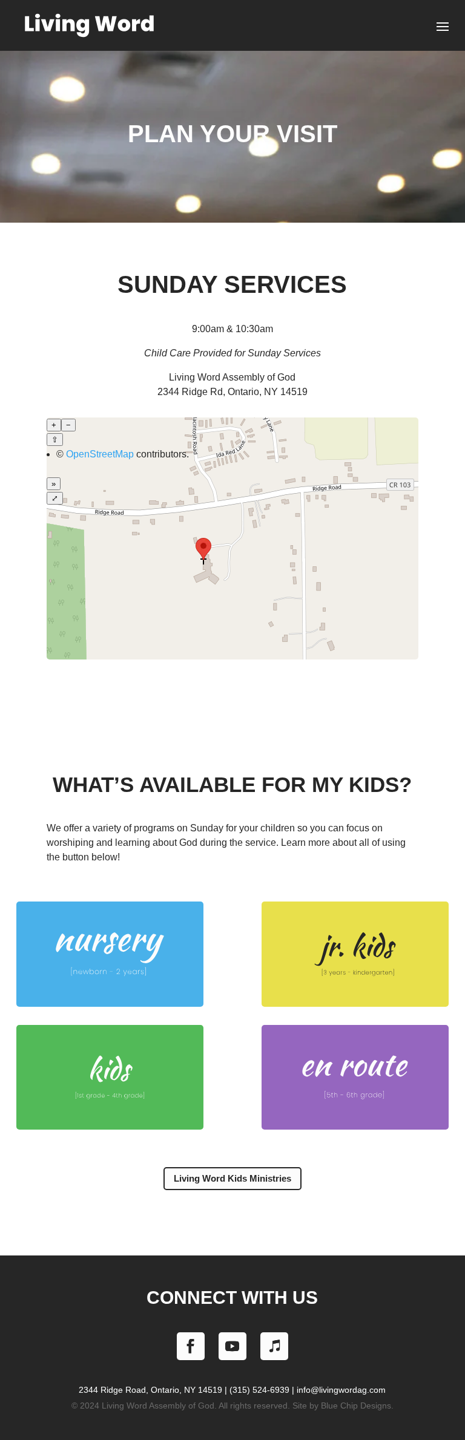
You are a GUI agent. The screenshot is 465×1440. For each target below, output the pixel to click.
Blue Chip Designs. (357, 1405)
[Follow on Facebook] (191, 1346)
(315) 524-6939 (259, 1390)
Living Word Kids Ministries (232, 1178)
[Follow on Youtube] (232, 1346)
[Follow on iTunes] (274, 1346)
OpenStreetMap (100, 454)
